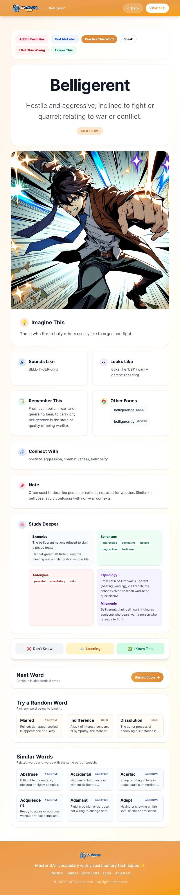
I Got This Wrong (32, 50)
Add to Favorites (32, 39)
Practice (56, 873)
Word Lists (90, 873)
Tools (107, 873)
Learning (90, 648)
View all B (157, 8)
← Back (133, 8)
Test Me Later (65, 39)
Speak (128, 39)
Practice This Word (99, 39)
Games (72, 873)
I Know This (64, 50)
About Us (123, 873)
